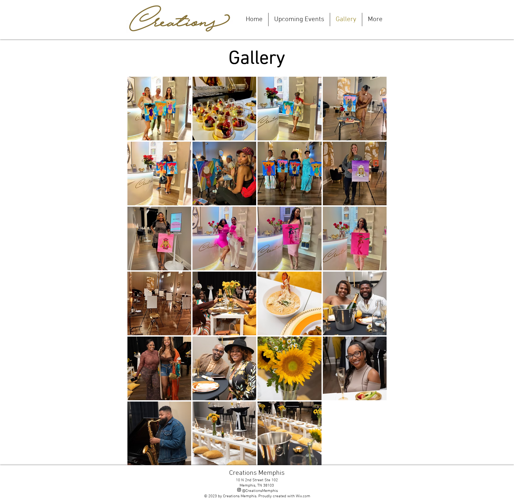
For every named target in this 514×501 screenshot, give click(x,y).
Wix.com (303, 496)
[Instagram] (239, 489)
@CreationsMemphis (260, 490)
